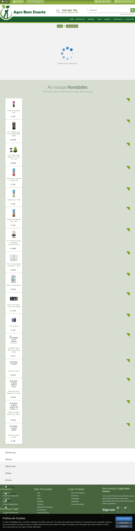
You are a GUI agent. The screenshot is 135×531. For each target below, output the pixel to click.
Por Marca (74, 496)
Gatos (39, 499)
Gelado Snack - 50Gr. (13, 200)
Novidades (75, 501)
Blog (4, 501)
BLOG (99, 19)
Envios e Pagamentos (10, 504)
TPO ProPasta (13, 326)
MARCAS (107, 19)
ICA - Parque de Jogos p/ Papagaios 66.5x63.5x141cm (14, 242)
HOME (72, 19)
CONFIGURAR (124, 522)
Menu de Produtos (77, 493)
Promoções (75, 499)
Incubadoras (41, 510)
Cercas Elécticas (72, 26)
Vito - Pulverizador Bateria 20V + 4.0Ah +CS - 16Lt (14, 157)
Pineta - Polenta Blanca (14, 285)
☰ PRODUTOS (80, 19)
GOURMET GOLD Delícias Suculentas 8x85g (14, 350)
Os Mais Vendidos (77, 504)
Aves (38, 493)
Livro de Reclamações (10, 513)
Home (60, 26)
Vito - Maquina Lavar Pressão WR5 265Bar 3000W (13, 134)
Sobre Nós (6, 493)
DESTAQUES (117, 19)
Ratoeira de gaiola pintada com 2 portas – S (14, 414)
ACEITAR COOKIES (124, 518)
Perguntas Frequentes (11, 496)
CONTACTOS (130, 19)
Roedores (40, 501)
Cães (38, 496)
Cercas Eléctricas (43, 513)
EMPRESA (91, 19)
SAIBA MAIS (124, 526)
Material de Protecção (45, 507)
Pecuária (40, 504)
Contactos (6, 499)
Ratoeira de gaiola (13, 371)
